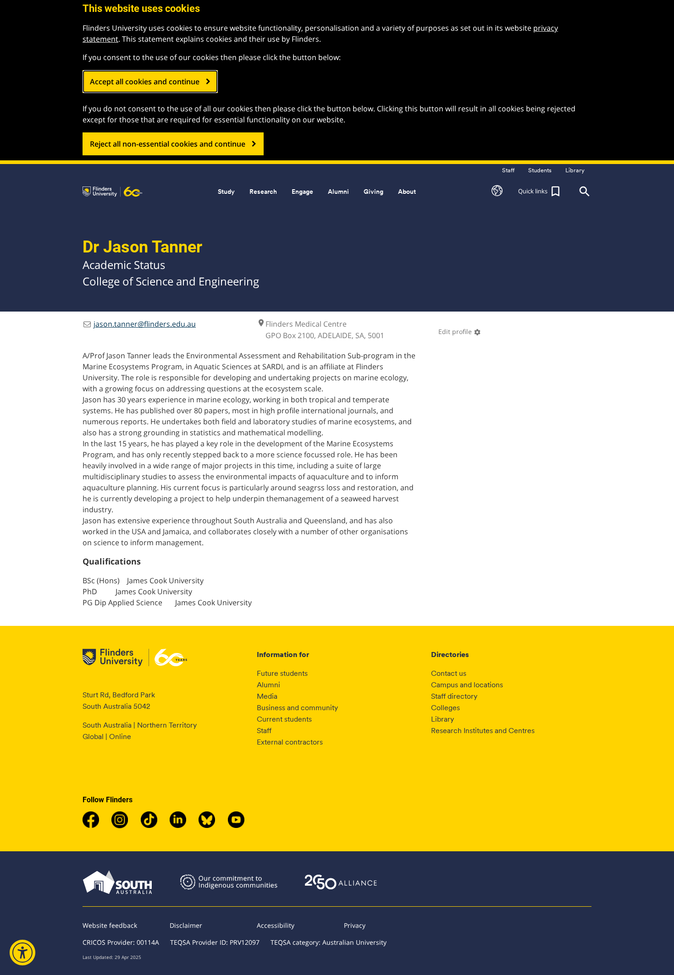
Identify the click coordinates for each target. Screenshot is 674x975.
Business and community (297, 707)
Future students (282, 673)
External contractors (290, 742)
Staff (264, 730)
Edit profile (459, 331)
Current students (284, 719)
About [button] (407, 191)
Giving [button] (373, 191)
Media (267, 696)
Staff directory (454, 696)
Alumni (268, 684)
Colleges (445, 707)
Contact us (448, 673)
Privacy (354, 925)
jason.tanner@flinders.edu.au (145, 324)
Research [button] (263, 191)
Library (442, 719)
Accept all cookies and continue (144, 82)
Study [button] (226, 191)
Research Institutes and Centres (483, 730)
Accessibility (275, 925)
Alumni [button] (338, 191)
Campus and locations (467, 684)
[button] (497, 191)
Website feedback (110, 925)
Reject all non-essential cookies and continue (167, 144)
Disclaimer (186, 925)
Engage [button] (302, 191)
